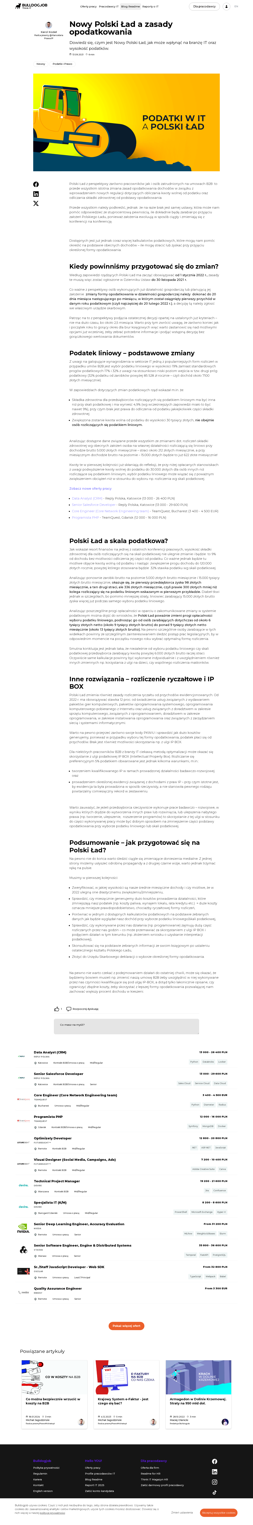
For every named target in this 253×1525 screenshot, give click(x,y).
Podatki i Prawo (62, 63)
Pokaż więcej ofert (126, 1326)
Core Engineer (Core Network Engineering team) (110, 511)
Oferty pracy (88, 6)
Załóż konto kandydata (99, 1491)
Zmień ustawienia (182, 1512)
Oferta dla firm (150, 1467)
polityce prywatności (52, 1512)
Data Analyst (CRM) (87, 498)
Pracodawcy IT (109, 6)
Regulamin (40, 1473)
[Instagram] (214, 1482)
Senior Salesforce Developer (93, 505)
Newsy (40, 63)
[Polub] (56, 1009)
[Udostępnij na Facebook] (36, 184)
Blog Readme (130, 6)
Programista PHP (85, 517)
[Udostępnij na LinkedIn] (36, 193)
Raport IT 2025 (94, 1485)
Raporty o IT (150, 6)
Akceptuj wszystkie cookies (218, 1512)
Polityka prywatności (46, 1467)
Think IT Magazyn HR (154, 1479)
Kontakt (38, 1485)
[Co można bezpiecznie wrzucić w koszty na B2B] (54, 1377)
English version (43, 1491)
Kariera (37, 1479)
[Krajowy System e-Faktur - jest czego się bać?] (126, 1377)
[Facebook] (214, 1461)
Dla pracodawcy (204, 6)
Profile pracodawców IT (100, 1473)
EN (236, 6)
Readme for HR (150, 1473)
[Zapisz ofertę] (233, 1057)
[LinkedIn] (214, 1471)
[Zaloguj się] (226, 6)
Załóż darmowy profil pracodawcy (162, 1485)
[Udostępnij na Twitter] (36, 203)
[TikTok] (214, 1492)
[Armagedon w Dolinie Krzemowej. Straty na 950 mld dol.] (198, 1377)
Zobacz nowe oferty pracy (90, 489)
